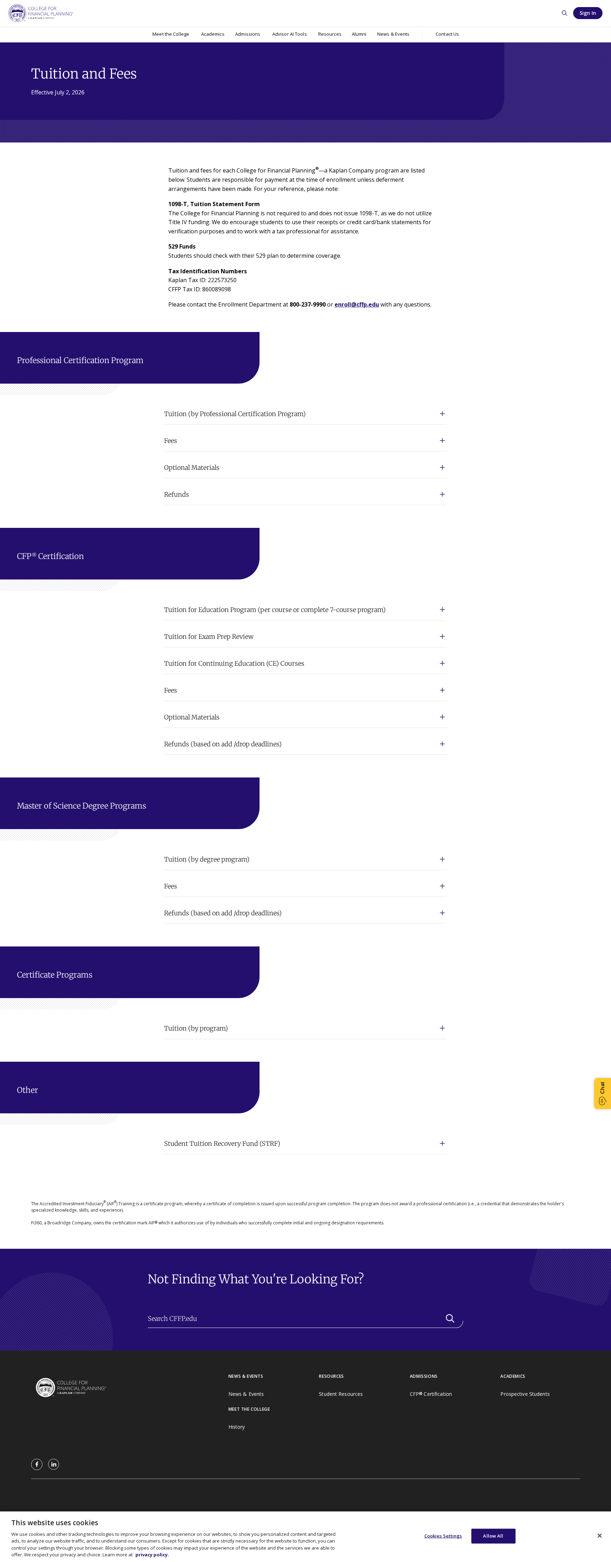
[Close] (599, 1536)
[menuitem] (171, 34)
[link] (36, 1464)
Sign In (588, 13)
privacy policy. (152, 1554)
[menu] (171, 34)
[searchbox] (305, 1319)
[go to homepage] (129, 1388)
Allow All (493, 1536)
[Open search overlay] (564, 13)
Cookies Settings (443, 1536)
